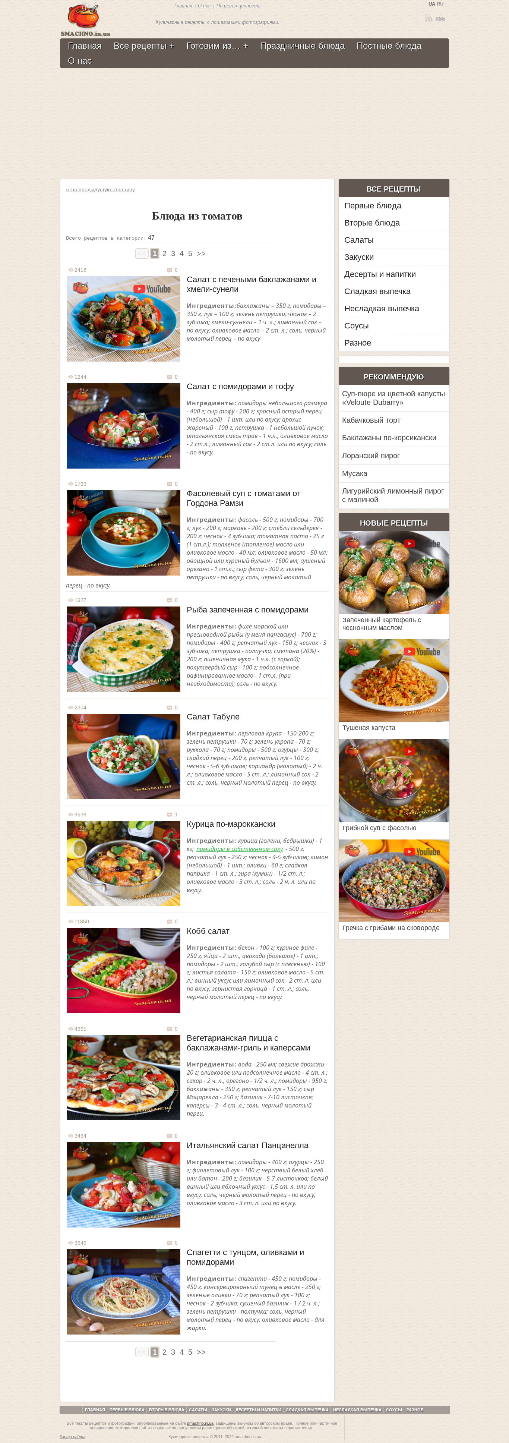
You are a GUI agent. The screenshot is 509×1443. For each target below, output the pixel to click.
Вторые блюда (372, 222)
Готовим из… (213, 46)
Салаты (359, 240)
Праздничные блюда (302, 46)
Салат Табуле (213, 716)
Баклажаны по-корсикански (389, 438)
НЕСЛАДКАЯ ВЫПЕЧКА (357, 1410)
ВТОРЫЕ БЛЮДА (166, 1410)
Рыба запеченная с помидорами (248, 609)
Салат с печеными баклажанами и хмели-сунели (251, 284)
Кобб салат (208, 931)
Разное (357, 342)
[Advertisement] (254, 124)
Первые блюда (372, 205)
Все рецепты (140, 46)
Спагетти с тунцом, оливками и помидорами (245, 1257)
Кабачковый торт (371, 420)
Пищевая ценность (238, 6)
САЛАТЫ (198, 1410)
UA (432, 4)
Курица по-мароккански (231, 824)
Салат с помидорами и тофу (240, 386)
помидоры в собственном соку (239, 849)
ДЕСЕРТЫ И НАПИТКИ (258, 1410)
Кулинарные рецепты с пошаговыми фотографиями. (217, 22)
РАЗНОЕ (415, 1410)
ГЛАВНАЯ (95, 1410)
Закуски (359, 257)
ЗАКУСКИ (221, 1410)
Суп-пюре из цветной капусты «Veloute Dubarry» (393, 398)
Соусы (356, 325)
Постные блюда (389, 46)
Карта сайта (72, 1436)
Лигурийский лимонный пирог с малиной (393, 495)
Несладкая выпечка (381, 308)
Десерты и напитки (380, 274)
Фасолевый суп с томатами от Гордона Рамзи (244, 498)
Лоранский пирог (371, 455)
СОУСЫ (394, 1410)
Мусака (354, 473)
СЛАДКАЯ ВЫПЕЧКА (307, 1410)
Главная (183, 6)
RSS (440, 18)
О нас (204, 6)
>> (201, 253)
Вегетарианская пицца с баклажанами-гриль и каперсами (248, 1042)
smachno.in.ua (200, 1423)
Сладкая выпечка (377, 291)
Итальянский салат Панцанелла (248, 1145)
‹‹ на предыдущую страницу (100, 189)
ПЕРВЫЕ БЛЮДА (127, 1410)
